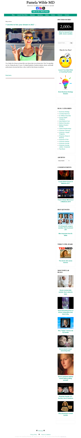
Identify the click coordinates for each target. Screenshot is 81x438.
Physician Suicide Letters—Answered (64, 146)
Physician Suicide (64, 143)
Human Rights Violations (63, 118)
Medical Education (64, 123)
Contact (67, 15)
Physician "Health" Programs (64, 133)
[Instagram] (40, 8)
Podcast (60, 15)
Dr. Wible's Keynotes (65, 116)
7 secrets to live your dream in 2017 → (21, 25)
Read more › (9, 75)
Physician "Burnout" (64, 130)
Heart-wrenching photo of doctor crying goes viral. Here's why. (65, 312)
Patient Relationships (65, 128)
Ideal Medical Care (64, 121)
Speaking (40, 15)
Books (53, 15)
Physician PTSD (64, 139)
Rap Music (62, 149)
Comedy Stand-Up (64, 114)
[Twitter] (43, 8)
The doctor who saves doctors (65, 261)
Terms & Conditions (46, 434)
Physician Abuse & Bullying (64, 136)
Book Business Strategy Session (65, 92)
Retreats (32, 15)
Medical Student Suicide (63, 126)
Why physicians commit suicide (65, 414)
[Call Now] (40, 12)
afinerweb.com (63, 436)
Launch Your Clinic (22, 15)
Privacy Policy (33, 434)
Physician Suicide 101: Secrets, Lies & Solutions (65, 397)
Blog (13, 15)
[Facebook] (37, 8)
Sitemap (40, 431)
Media (47, 15)
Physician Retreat (64, 141)
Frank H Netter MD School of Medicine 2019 (65, 200)
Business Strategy (64, 112)
